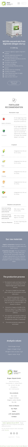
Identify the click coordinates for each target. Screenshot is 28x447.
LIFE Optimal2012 (14, 414)
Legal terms (11, 437)
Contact (14, 416)
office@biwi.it (14, 387)
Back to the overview (14, 83)
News (14, 411)
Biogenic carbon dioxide (14, 400)
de (22, 3)
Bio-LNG (14, 402)
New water (14, 396)
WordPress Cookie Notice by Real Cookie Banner (13, 446)
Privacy (18, 437)
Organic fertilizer (14, 398)
